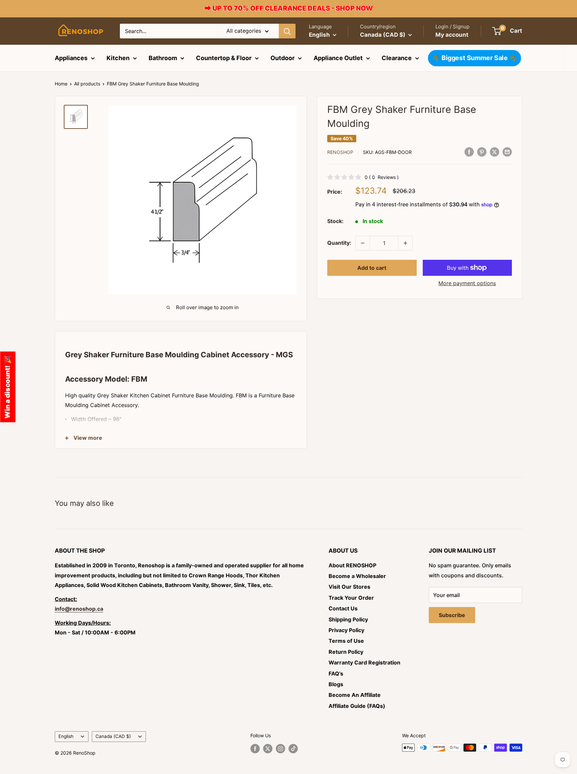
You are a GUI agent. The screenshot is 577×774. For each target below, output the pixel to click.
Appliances (71, 57)
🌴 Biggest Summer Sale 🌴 (474, 58)
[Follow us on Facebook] (255, 748)
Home (61, 83)
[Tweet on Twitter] (494, 152)
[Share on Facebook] (469, 152)
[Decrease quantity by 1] (363, 243)
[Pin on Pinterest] (482, 152)
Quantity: (339, 242)
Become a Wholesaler (357, 576)
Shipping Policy (348, 619)
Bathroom (163, 57)
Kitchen (118, 57)
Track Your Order (351, 597)
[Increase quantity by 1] (405, 243)
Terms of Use (346, 640)
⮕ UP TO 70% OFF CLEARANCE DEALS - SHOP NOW (288, 8)
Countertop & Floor (223, 57)
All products (87, 83)
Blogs (336, 684)
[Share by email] (507, 152)
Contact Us (343, 608)
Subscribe (452, 615)
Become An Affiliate (355, 695)
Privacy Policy (346, 630)
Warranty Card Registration (364, 662)
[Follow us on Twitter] (267, 748)
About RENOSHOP (352, 565)
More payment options (467, 283)
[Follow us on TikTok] (293, 748)
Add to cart (371, 267)
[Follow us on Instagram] (280, 748)
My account (451, 34)
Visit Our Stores (349, 586)
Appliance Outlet (338, 57)
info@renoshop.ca (79, 608)
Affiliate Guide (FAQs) (357, 706)
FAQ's (336, 673)
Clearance (397, 57)
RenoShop (340, 152)
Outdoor (282, 57)
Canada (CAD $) (113, 736)
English (65, 736)
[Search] (287, 31)
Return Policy (346, 651)
